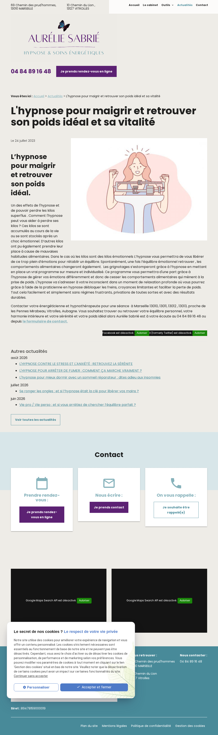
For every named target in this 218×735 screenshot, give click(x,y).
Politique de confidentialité (151, 726)
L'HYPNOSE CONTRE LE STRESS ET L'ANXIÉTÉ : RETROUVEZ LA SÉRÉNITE (76, 363)
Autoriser (200, 332)
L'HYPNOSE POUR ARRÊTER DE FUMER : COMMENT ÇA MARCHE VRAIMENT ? (80, 370)
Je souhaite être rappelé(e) (176, 510)
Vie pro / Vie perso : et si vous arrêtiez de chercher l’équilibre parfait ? (77, 404)
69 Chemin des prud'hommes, (33, 7)
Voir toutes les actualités (35, 420)
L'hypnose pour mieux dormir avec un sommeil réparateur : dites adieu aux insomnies (90, 377)
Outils (166, 5)
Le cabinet (150, 5)
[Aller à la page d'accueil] (64, 39)
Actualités (184, 5)
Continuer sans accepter (31, 676)
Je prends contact (109, 507)
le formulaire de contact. (45, 321)
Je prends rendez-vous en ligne (86, 71)
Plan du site (89, 726)
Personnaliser (38, 687)
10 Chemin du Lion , (81, 7)
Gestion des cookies (190, 726)
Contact (202, 5)
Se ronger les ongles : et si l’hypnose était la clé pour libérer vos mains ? (79, 391)
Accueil (134, 5)
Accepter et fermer (96, 687)
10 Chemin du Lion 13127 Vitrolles (143, 675)
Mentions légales (114, 726)
